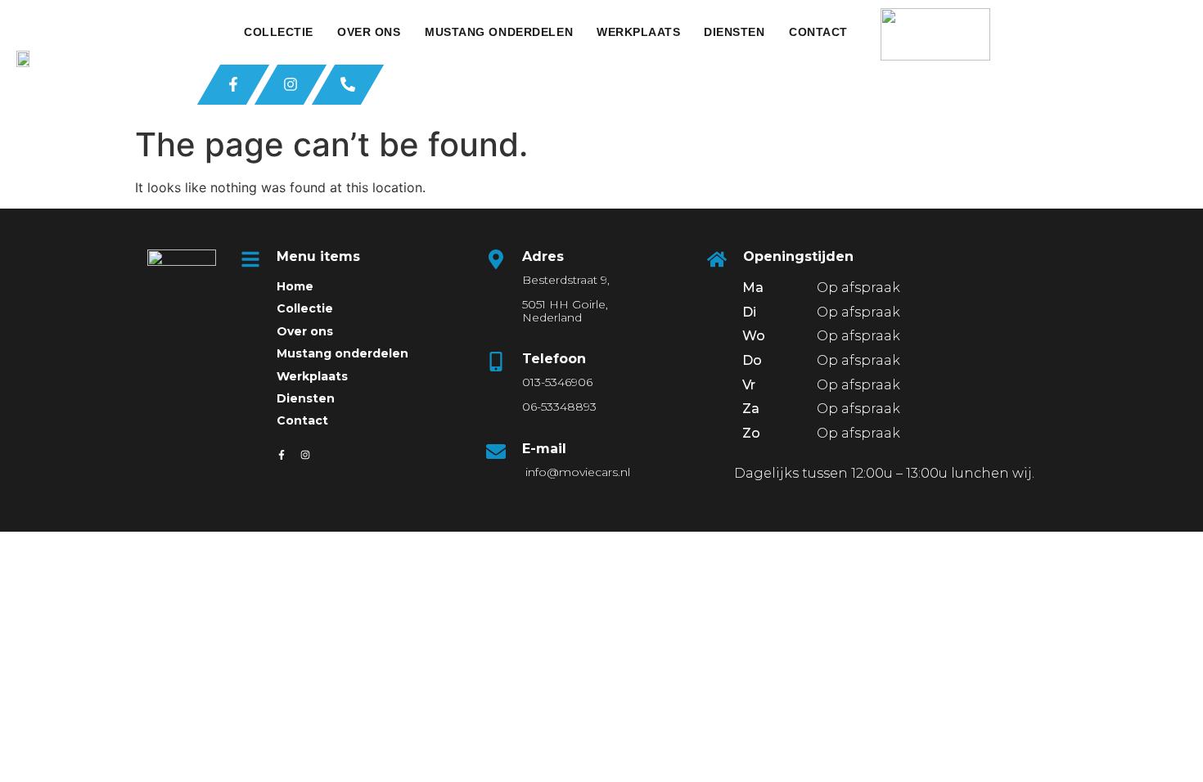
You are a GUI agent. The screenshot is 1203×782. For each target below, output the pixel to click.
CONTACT (818, 31)
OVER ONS (368, 31)
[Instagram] (305, 455)
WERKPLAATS (639, 31)
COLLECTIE (278, 31)
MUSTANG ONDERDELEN (499, 31)
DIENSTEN (734, 31)
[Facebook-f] (281, 455)
